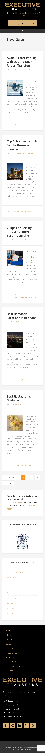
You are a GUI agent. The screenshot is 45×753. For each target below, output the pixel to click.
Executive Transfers (22, 6)
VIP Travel (10, 608)
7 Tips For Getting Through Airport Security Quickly (19, 231)
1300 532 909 (14, 502)
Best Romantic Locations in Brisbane (21, 315)
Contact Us (11, 662)
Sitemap (9, 670)
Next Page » (8, 483)
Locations (10, 644)
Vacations (10, 603)
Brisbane (18, 211)
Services (9, 639)
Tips (36, 297)
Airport (25, 297)
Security (31, 297)
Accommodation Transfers (16, 572)
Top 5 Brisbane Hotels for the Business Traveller (22, 145)
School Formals (12, 598)
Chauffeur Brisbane (14, 648)
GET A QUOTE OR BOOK (22, 23)
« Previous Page (9, 478)
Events (9, 593)
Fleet (8, 635)
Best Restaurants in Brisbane (20, 398)
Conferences (11, 583)
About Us (10, 657)
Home (8, 630)
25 (38, 478)
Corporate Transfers (14, 588)
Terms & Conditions (14, 666)
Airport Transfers (13, 578)
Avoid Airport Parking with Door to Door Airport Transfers (22, 61)
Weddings (10, 613)
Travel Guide (19, 125)
